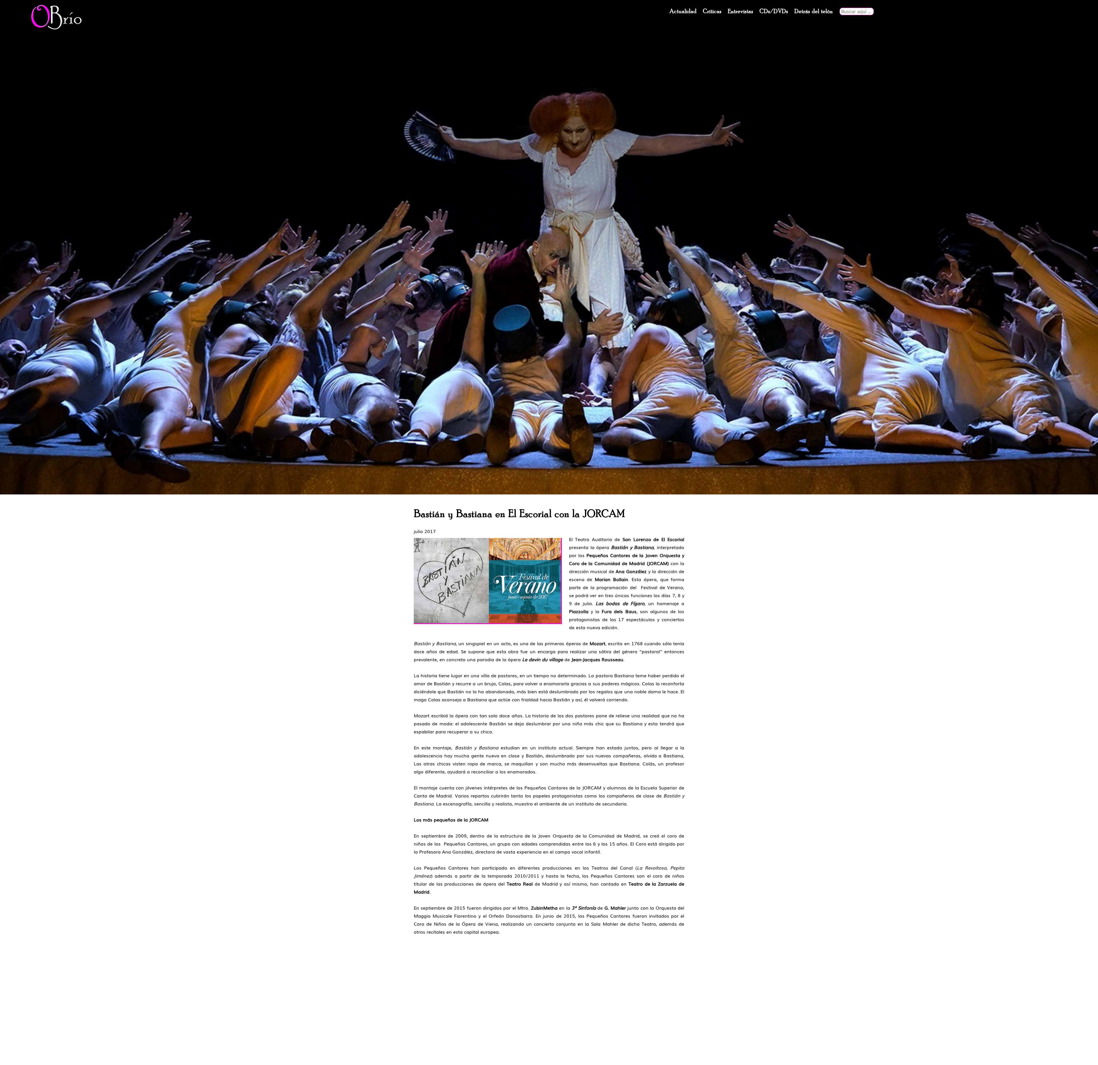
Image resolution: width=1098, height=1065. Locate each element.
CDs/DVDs (773, 11)
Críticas (712, 11)
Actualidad (683, 11)
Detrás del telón (813, 11)
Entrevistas (740, 11)
